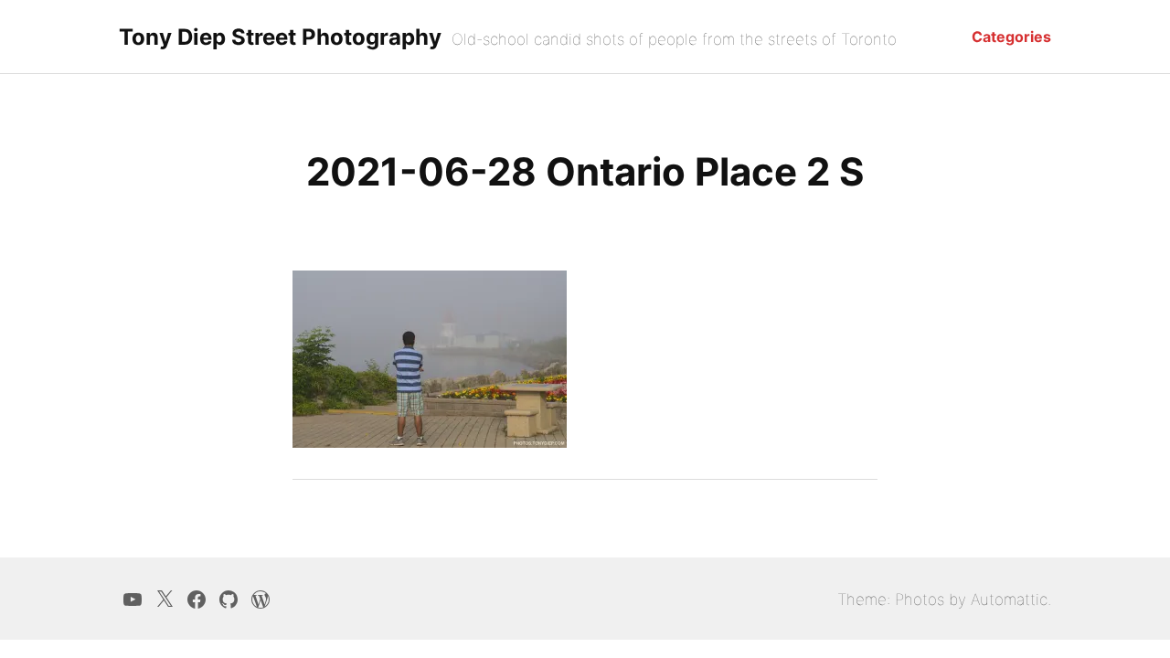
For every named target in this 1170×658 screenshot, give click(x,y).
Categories (1011, 36)
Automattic (1009, 599)
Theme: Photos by (904, 599)
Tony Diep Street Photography (280, 37)
